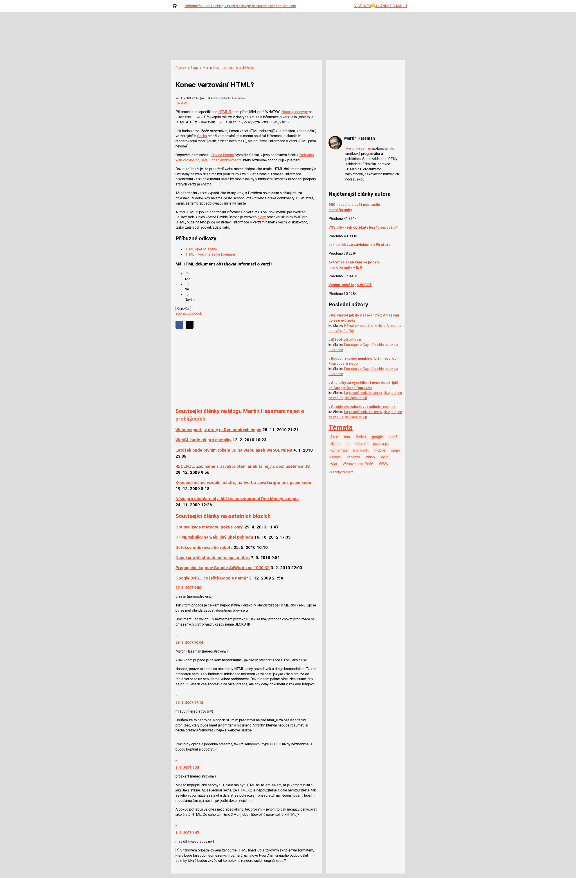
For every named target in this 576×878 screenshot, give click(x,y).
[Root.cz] (176, 6)
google (377, 437)
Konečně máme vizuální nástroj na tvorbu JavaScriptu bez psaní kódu (243, 482)
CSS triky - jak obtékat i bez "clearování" (362, 227)
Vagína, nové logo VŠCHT (350, 285)
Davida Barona (222, 155)
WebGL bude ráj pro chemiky (203, 439)
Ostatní (336, 457)
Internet (361, 443)
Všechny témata (340, 472)
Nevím (189, 299)
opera (395, 450)
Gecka (202, 136)
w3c (333, 464)
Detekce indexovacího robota (204, 547)
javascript (380, 443)
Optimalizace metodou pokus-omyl (209, 527)
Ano (187, 279)
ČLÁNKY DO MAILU (391, 6)
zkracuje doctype (294, 112)
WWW (182, 103)
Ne (186, 289)
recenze (353, 457)
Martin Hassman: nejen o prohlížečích (229, 67)
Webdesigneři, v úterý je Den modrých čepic (218, 429)
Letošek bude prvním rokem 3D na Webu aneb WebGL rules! (234, 450)
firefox (361, 437)
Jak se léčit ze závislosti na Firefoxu (359, 245)
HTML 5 (224, 112)
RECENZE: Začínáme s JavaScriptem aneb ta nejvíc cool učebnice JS (243, 466)
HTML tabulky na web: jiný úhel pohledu (214, 537)
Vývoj (385, 457)
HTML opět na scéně (200, 249)
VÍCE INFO (362, 6)
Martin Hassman (358, 148)
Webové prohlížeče (358, 464)
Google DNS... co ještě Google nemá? (212, 578)
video (370, 457)
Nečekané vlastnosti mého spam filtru (213, 557)
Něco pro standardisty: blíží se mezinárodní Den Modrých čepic (237, 498)
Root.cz (181, 67)
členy (262, 217)
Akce (334, 437)
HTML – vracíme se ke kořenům (209, 254)
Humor (335, 443)
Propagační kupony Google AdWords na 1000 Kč (223, 567)
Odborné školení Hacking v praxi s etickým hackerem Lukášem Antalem (240, 6)
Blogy (194, 67)
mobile (379, 450)
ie (347, 443)
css (347, 437)
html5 (393, 437)
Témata (340, 427)
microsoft (361, 450)
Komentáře (338, 450)
